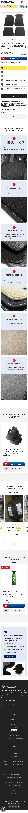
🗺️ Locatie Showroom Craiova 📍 (14, 774)
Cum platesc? (14, 727)
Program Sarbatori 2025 (14, 777)
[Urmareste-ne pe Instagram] (12, 806)
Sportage (24, 10)
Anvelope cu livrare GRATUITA (14, 764)
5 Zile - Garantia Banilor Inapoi (14, 780)
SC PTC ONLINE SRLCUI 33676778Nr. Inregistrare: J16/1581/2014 (14, 795)
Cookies (14, 741)
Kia (20, 10)
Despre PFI (10, 656)
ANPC (14, 790)
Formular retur (14, 722)
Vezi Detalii (16, 469)
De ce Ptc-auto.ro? (14, 788)
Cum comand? (14, 724)
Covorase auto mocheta (12, 10)
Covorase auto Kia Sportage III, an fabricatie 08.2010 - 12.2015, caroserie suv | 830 (13, 452)
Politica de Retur (14, 719)
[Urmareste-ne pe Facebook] (9, 806)
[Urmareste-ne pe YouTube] (15, 806)
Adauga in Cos (16, 464)
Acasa (2, 10)
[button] (13, 544)
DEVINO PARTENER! (14, 751)
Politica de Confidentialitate (14, 738)
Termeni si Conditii (14, 735)
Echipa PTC (14, 759)
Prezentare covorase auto (14, 785)
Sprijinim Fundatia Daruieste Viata (14, 762)
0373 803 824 (12, 701)
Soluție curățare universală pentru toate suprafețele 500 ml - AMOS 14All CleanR (13, 594)
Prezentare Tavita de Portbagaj (14, 782)
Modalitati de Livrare (14, 733)
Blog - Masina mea (14, 753)
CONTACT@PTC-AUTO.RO (15, 704)
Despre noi (14, 756)
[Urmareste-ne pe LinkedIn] (18, 806)
